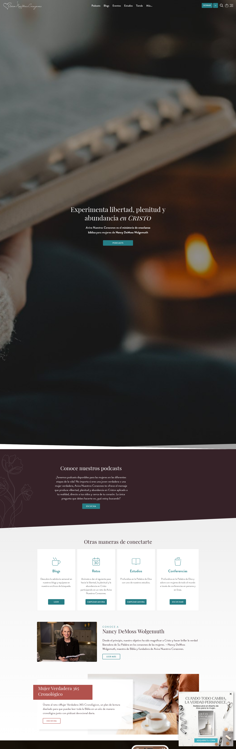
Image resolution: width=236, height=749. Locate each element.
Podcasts (96, 6)
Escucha (91, 506)
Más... (149, 6)
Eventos (117, 6)
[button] (231, 5)
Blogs (106, 6)
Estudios (128, 6)
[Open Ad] (206, 719)
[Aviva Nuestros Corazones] (22, 5)
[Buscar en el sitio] (221, 5)
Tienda (139, 6)
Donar (207, 5)
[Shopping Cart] (226, 6)
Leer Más (111, 656)
